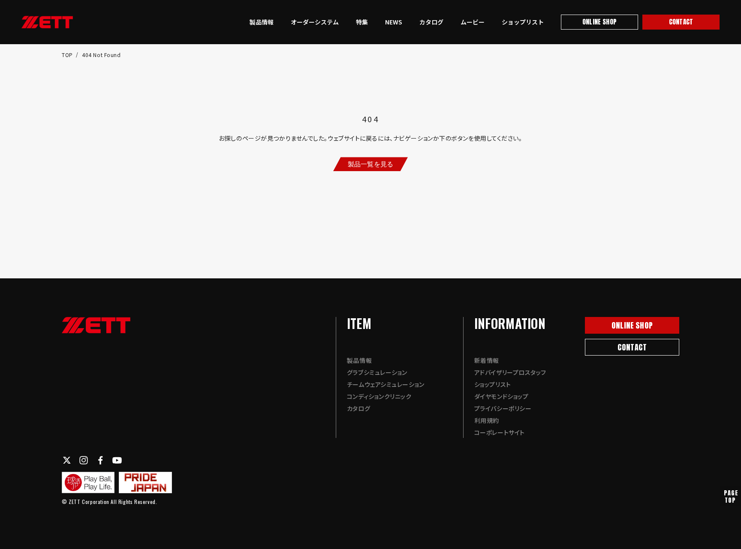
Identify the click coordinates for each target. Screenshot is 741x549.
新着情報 (486, 360)
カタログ (431, 22)
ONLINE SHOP (599, 22)
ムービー (473, 22)
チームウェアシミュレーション (386, 384)
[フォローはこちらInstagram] (83, 460)
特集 (362, 22)
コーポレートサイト (499, 432)
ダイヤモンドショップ (501, 396)
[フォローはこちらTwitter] (67, 460)
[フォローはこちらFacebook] (100, 460)
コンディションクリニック (379, 396)
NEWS (393, 22)
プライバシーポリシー (503, 408)
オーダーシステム (315, 22)
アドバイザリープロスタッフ (510, 372)
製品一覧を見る (370, 164)
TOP (68, 54)
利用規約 (486, 420)
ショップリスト (523, 22)
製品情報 (262, 22)
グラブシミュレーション (377, 372)
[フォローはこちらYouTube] (117, 460)
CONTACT (681, 22)
